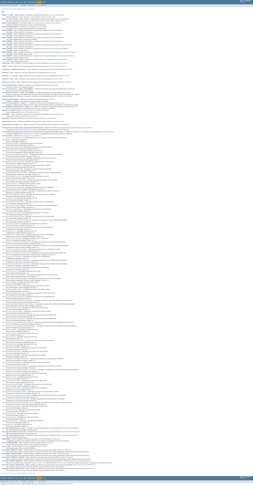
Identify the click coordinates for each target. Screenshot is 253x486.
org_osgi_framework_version (13, 435)
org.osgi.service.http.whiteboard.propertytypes (18, 304)
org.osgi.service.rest (9, 377)
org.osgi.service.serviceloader (12, 384)
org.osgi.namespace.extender (12, 169)
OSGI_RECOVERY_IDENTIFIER (13, 465)
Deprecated (31, 2)
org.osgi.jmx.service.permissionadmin (15, 154)
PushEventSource (72, 106)
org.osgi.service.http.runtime (12, 289)
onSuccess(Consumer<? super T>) (15, 103)
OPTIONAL (6, 114)
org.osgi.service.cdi (9, 198)
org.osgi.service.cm (9, 231)
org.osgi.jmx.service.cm (10, 150)
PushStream (53, 85)
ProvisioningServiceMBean (65, 56)
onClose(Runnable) (9, 85)
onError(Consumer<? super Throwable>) (18, 89)
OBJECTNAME (7, 30)
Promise (68, 92)
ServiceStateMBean (57, 15)
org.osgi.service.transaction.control (14, 391)
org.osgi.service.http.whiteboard (13, 296)
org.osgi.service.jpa (9, 337)
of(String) (6, 63)
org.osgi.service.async (9, 183)
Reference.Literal (63, 76)
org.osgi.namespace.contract (12, 165)
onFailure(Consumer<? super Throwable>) (18, 92)
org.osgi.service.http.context (12, 285)
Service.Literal (58, 79)
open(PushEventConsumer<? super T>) (17, 106)
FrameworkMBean (56, 34)
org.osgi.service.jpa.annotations (13, 340)
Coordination (55, 439)
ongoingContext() (9, 96)
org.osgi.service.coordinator (12, 267)
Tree (24, 2)
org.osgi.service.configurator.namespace (16, 264)
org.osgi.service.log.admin (11, 348)
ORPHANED (6, 439)
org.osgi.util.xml (7, 424)
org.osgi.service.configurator (12, 256)
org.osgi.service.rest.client (11, 380)
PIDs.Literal (52, 72)
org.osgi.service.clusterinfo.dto (13, 227)
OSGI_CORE (6, 446)
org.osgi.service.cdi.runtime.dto (13, 216)
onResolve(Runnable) (10, 99)
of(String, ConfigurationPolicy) (14, 69)
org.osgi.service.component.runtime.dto (16, 253)
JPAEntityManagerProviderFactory (83, 468)
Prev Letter (4, 5)
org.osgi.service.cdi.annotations (13, 202)
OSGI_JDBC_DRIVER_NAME (12, 453)
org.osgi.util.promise (9, 417)
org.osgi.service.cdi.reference (12, 209)
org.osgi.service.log (9, 344)
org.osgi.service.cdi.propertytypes (14, 205)
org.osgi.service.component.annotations (16, 242)
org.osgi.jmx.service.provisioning (13, 158)
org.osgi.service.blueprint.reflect (13, 194)
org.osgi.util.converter (9, 410)
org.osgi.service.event (9, 271)
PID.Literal (69, 69)
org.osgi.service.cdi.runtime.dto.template (16, 220)
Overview (4, 2)
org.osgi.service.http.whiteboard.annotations (17, 300)
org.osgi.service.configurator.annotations (16, 260)
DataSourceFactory (64, 450)
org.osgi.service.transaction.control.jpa (15, 399)
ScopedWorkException (65, 96)
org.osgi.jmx (6, 140)
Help (44, 2)
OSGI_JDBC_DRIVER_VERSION (13, 457)
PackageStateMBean (57, 37)
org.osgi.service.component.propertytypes (17, 245)
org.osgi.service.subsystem (11, 388)
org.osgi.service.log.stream (11, 351)
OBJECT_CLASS (7, 15)
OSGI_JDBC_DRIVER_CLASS (12, 450)
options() (5, 118)
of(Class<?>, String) (10, 76)
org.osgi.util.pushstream (10, 421)
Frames (23, 5)
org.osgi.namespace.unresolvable (14, 180)
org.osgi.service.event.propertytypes (15, 278)
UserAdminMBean (61, 59)
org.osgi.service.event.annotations (14, 275)
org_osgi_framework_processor (14, 431)
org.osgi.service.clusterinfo (11, 223)
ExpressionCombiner (85, 128)
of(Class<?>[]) (7, 79)
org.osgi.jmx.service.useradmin (13, 161)
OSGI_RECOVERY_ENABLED (12, 461)
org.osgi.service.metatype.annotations (47, 23)
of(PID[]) (5, 72)
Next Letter (14, 5)
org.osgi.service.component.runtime (14, 249)
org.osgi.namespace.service (12, 176)
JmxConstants (48, 442)
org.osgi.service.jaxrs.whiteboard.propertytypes (18, 326)
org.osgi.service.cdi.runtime (11, 213)
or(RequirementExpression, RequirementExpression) (23, 128)
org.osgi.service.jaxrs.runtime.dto (13, 315)
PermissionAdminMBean (67, 52)
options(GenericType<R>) (12, 124)
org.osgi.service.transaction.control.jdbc (16, 395)
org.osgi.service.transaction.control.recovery (17, 402)
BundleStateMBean (56, 30)
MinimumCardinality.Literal (56, 66)
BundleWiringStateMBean (63, 45)
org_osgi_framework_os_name (13, 428)
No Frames (30, 5)
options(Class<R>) (9, 121)
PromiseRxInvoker (50, 118)
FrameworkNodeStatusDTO (69, 428)
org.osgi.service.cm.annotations (13, 234)
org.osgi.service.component (11, 238)
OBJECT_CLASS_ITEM (10, 19)
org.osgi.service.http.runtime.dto (13, 293)
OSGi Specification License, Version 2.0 (61, 484)
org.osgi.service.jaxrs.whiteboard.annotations (18, 322)
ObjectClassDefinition (56, 114)
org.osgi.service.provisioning (12, 362)
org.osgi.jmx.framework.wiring (12, 147)
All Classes (42, 5)
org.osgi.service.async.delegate (13, 187)
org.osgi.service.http (9, 282)
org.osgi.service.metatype (38, 26)
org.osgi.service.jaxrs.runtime (12, 311)
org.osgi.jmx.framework (10, 143)
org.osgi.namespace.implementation (15, 172)
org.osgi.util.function (9, 413)
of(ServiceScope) (8, 82)
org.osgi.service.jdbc (9, 329)
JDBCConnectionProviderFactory (84, 465)
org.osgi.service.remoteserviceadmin (15, 366)
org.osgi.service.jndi (9, 333)
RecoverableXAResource (83, 461)
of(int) (4, 66)
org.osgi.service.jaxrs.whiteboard (13, 318)
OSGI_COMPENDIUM (9, 442)
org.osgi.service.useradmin (11, 406)
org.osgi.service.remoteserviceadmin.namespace (19, 369)
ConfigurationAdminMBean (59, 48)
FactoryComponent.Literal (58, 63)
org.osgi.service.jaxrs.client (11, 307)
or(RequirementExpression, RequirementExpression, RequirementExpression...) (33, 132)
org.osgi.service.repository (31, 135)
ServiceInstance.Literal (63, 82)
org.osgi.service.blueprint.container (14, 191)
